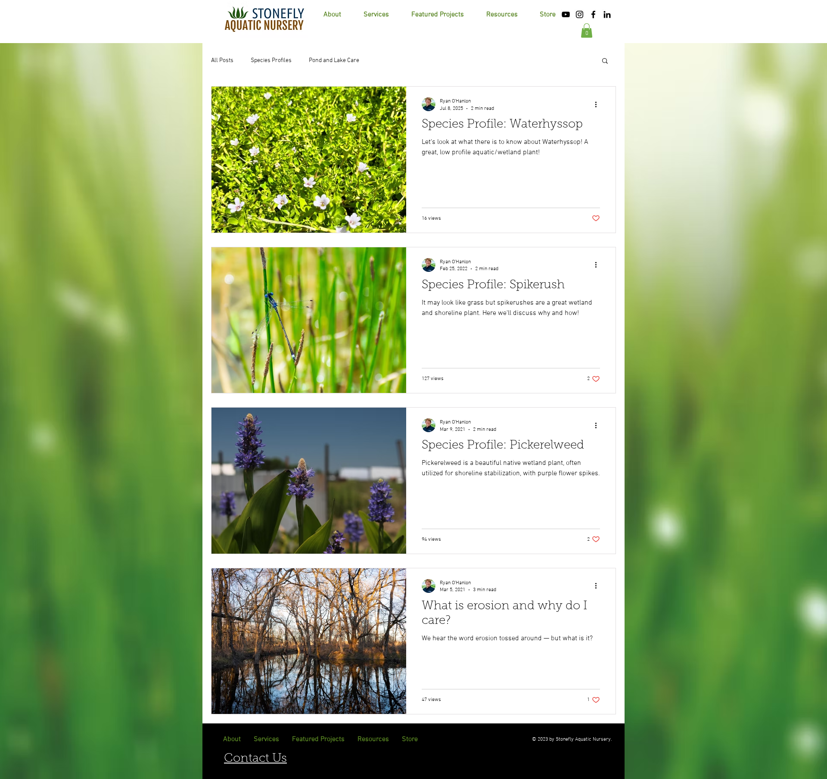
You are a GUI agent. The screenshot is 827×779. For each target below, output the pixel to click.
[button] (502, 14)
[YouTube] (566, 14)
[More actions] (599, 104)
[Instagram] (579, 14)
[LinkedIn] (607, 14)
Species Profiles (271, 60)
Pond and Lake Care (334, 60)
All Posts (222, 60)
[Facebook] (593, 14)
